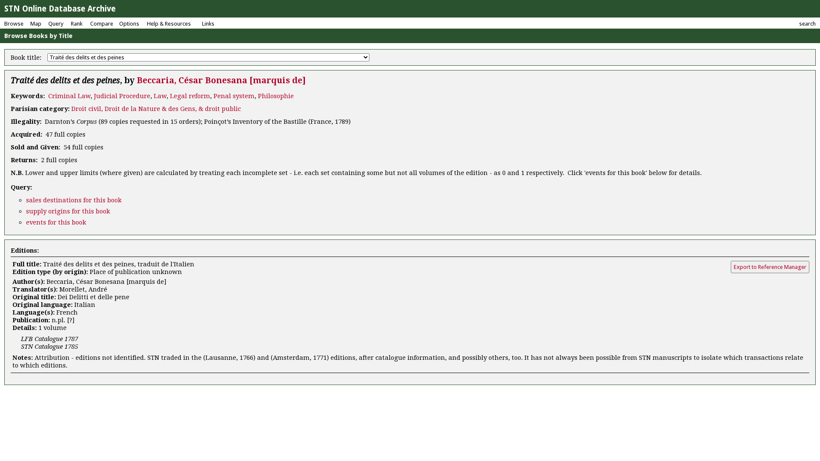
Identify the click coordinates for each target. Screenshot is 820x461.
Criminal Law (69, 96)
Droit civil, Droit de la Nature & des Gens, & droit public (156, 109)
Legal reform (190, 96)
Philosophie (276, 96)
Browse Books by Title (38, 36)
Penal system (234, 96)
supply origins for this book (68, 211)
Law (160, 96)
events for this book (56, 222)
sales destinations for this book (74, 200)
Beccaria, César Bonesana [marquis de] (221, 80)
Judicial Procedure (122, 96)
